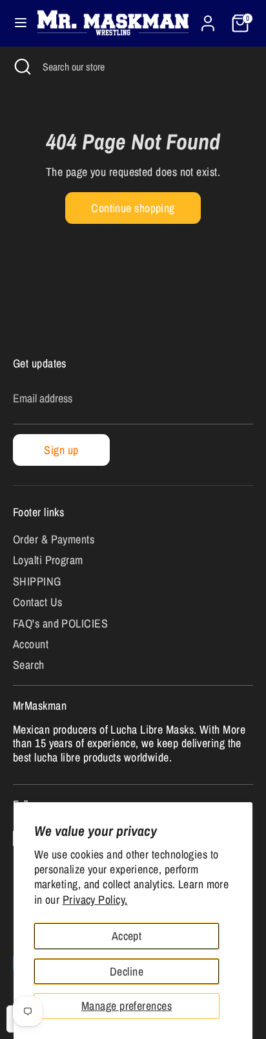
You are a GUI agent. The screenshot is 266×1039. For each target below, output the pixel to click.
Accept (127, 936)
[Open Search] (21, 66)
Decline (126, 971)
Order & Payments (53, 539)
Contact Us (38, 602)
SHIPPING (37, 581)
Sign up (61, 450)
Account (30, 644)
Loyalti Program (48, 560)
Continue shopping (133, 208)
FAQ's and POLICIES (60, 623)
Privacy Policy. (95, 899)
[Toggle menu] (16, 23)
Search (29, 665)
